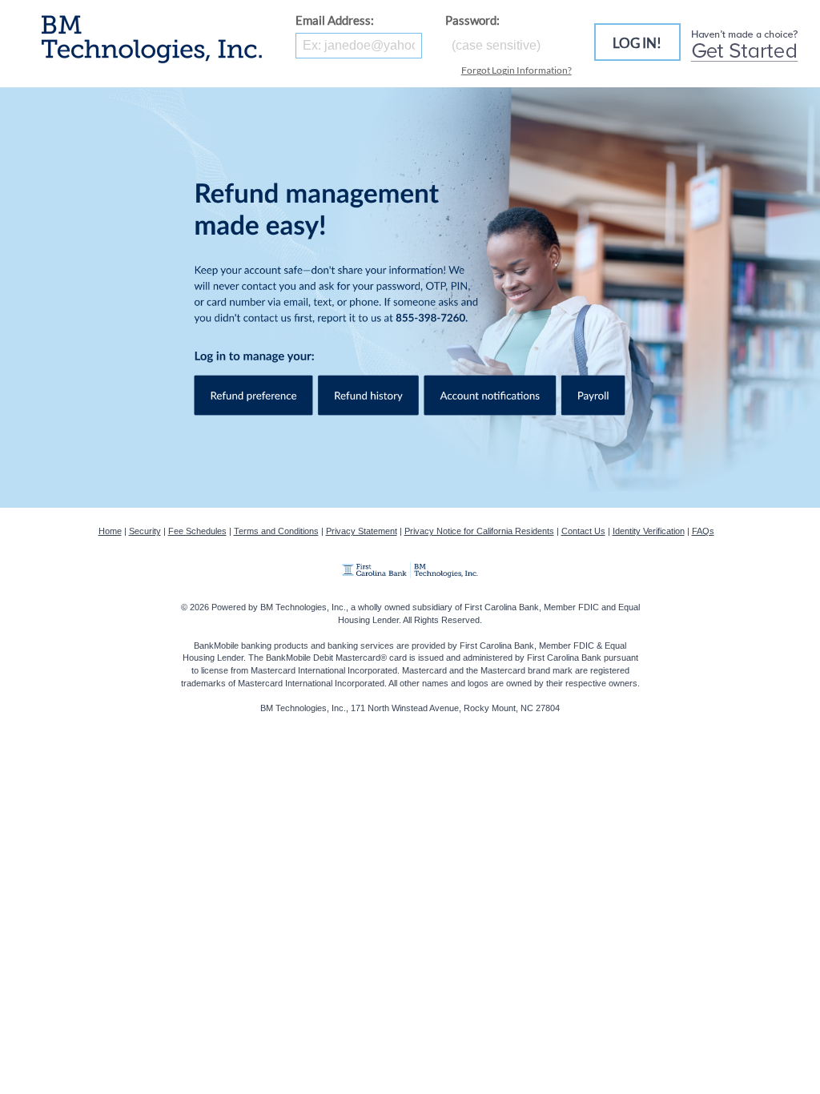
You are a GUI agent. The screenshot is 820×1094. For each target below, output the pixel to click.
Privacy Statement (361, 531)
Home (110, 531)
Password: (472, 20)
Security (145, 531)
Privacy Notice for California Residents (479, 531)
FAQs (703, 531)
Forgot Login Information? (516, 70)
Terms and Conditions (276, 531)
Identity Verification (649, 531)
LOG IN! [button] (637, 43)
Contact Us (583, 531)
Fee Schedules (197, 531)
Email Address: (334, 20)
